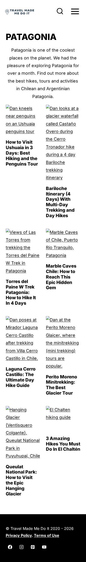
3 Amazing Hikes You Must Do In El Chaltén (63, 444)
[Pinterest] (32, 547)
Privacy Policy (19, 535)
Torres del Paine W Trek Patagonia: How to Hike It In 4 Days (21, 292)
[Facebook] (10, 547)
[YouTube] (44, 547)
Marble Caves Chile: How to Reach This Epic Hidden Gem (61, 276)
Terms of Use (46, 535)
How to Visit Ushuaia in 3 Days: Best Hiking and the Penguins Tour (22, 152)
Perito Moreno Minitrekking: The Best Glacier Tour (61, 385)
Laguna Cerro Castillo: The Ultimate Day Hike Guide (21, 377)
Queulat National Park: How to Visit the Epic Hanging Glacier (21, 480)
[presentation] (23, 120)
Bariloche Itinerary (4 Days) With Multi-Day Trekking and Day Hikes (60, 202)
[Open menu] (75, 11)
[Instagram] (21, 547)
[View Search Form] (60, 11)
